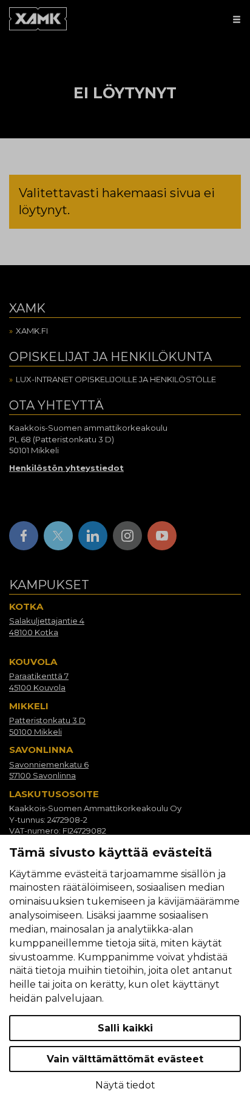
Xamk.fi (32, 331)
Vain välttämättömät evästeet (125, 1059)
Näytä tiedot (125, 1085)
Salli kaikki (125, 1028)
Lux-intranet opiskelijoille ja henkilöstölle (116, 379)
